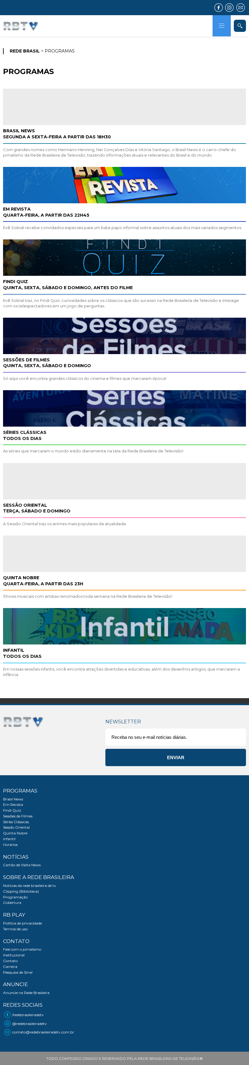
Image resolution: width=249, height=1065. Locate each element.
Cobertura (12, 902)
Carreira (10, 966)
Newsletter (123, 722)
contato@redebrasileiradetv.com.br (43, 1032)
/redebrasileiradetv (28, 1015)
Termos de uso (15, 929)
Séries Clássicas (16, 822)
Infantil (9, 839)
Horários (10, 844)
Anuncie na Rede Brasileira (26, 992)
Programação (15, 897)
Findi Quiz (12, 810)
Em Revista (13, 804)
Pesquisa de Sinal (17, 972)
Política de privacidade (22, 923)
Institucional (14, 955)
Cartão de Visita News (22, 865)
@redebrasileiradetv (29, 1023)
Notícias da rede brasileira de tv (29, 885)
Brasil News (13, 799)
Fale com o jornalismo (22, 949)
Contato (10, 960)
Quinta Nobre (15, 833)
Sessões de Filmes (17, 816)
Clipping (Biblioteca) (21, 891)
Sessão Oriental (16, 827)
